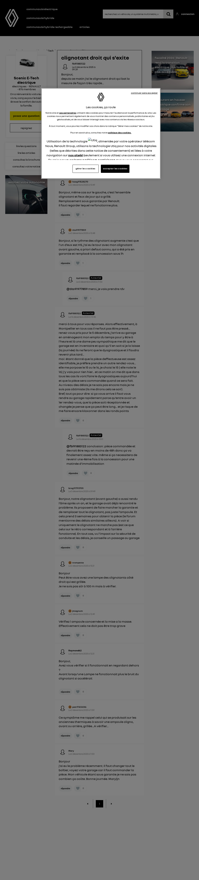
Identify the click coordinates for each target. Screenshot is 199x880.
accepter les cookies (115, 168)
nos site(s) (75, 155)
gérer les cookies (85, 168)
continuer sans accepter (144, 93)
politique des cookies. (119, 132)
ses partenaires (67, 113)
